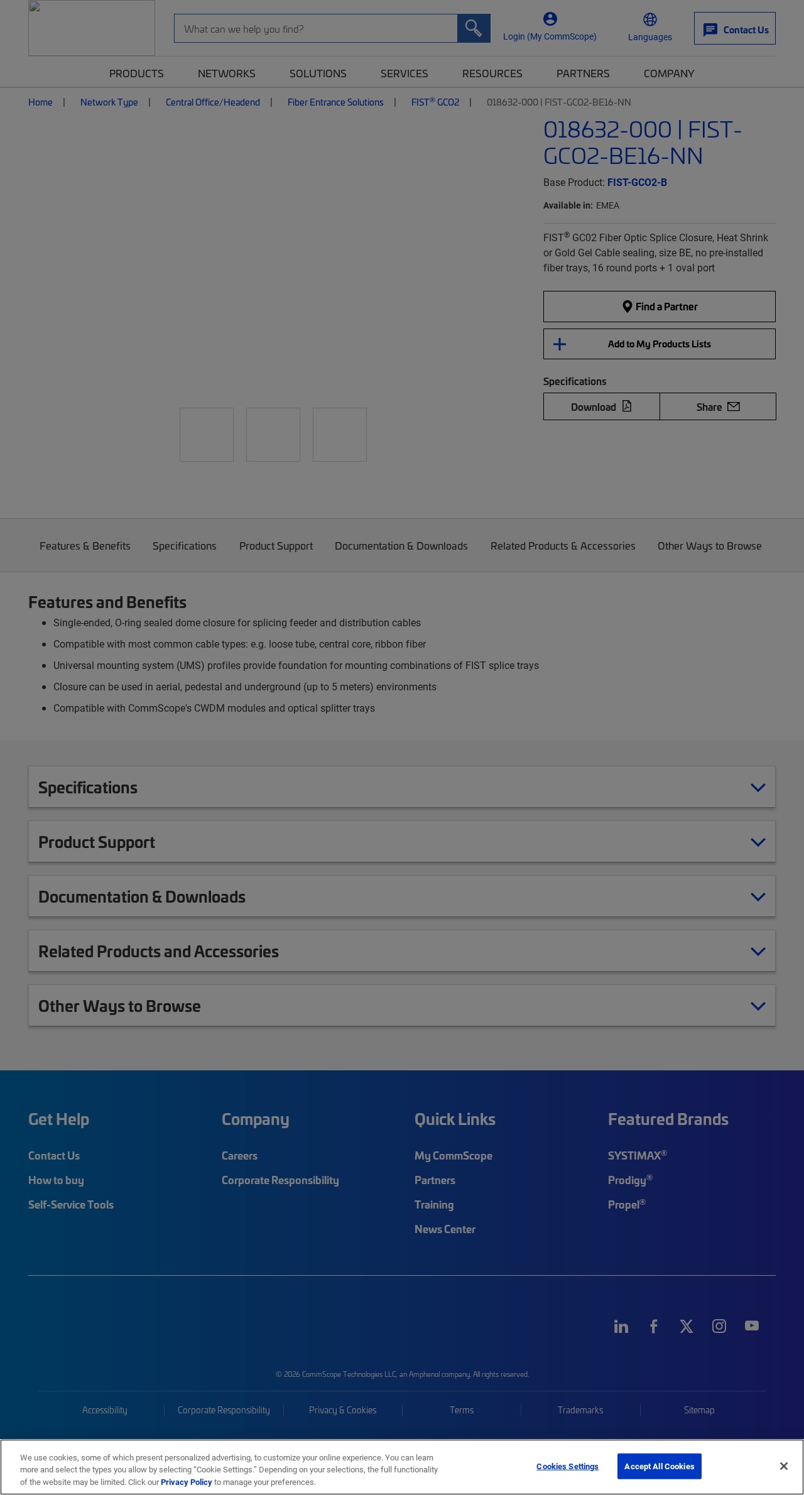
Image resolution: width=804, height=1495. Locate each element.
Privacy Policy (186, 1481)
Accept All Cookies (659, 1465)
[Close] (784, 1466)
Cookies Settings (567, 1465)
